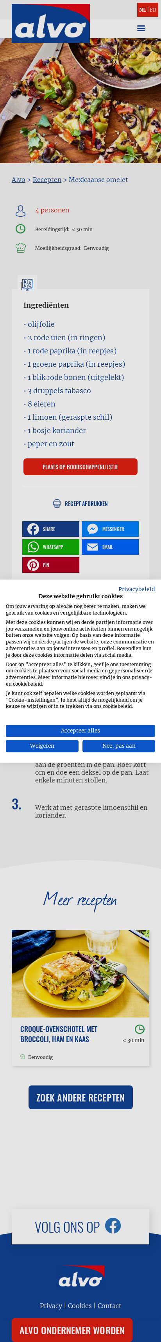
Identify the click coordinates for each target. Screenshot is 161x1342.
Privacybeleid (136, 589)
